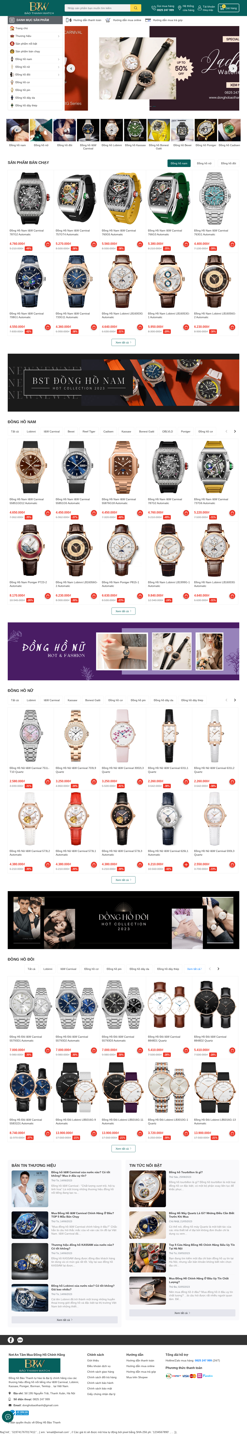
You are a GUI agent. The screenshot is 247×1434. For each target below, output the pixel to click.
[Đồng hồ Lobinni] (112, 130)
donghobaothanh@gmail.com (40, 1405)
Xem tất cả (122, 342)
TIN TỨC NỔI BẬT (145, 1165)
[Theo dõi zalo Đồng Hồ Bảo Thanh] (20, 1339)
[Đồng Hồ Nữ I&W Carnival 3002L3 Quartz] (123, 736)
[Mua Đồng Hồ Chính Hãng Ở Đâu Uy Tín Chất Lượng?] (147, 1291)
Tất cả (15, 431)
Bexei (71, 431)
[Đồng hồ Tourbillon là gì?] (147, 1188)
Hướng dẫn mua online (127, 20)
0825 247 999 (165, 10)
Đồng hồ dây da (163, 700)
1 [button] (149, 106)
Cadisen (108, 431)
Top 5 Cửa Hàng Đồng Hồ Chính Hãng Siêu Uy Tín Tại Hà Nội (202, 1246)
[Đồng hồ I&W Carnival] (88, 130)
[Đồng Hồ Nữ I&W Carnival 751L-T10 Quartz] (30, 736)
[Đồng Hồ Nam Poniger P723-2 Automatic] (30, 550)
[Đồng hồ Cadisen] (229, 130)
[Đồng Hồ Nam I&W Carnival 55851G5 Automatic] (76, 467)
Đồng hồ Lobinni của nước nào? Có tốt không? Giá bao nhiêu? (83, 1287)
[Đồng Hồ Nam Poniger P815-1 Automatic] (123, 550)
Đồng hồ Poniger (206, 145)
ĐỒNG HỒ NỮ (20, 690)
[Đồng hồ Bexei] (182, 130)
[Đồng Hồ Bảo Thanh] (32, 8)
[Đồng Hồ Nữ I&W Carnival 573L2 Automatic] (30, 819)
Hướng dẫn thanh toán (87, 20)
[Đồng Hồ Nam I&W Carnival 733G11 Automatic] (76, 281)
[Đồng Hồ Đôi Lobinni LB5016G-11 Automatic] (123, 1087)
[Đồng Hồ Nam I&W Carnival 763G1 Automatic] (215, 198)
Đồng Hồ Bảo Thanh (48, 1422)
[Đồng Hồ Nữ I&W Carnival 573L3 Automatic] (123, 819)
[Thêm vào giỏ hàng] (186, 865)
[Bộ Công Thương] (19, 1412)
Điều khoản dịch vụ (99, 1366)
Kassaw (126, 431)
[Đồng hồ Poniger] (206, 130)
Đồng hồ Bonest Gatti (159, 147)
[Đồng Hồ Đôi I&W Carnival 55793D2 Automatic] (76, 1004)
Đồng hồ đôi (64, 145)
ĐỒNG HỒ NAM (22, 421)
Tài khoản (209, 6)
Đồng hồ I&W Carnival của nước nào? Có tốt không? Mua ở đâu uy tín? (80, 1173)
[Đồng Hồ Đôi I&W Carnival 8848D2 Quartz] (215, 1004)
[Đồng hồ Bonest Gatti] (159, 130)
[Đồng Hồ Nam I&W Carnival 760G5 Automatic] (123, 198)
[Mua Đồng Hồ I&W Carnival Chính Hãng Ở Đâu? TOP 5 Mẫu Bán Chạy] (30, 1225)
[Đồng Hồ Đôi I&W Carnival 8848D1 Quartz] (169, 1004)
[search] (135, 8)
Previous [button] (71, 68)
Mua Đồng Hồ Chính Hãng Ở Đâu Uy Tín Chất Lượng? (199, 1280)
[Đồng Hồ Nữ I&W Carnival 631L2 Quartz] (215, 736)
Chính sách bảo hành (100, 1382)
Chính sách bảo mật (99, 1388)
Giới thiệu (93, 1360)
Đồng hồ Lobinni (112, 145)
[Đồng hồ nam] (17, 130)
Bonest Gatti (146, 431)
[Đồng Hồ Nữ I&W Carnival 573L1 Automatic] (76, 819)
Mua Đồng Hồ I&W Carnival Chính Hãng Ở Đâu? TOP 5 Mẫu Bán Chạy (82, 1214)
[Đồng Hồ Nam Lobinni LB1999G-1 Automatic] (169, 550)
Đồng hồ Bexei (182, 145)
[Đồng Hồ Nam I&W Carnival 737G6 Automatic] (215, 467)
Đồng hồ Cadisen (229, 145)
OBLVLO (167, 431)
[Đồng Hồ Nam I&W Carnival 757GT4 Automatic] (76, 198)
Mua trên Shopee (137, 1377)
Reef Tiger (89, 431)
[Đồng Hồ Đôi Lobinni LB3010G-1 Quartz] (169, 1087)
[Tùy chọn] (48, 244)
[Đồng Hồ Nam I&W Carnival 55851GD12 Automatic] (30, 467)
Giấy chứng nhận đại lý (101, 1394)
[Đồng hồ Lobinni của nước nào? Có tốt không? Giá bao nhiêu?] (30, 1298)
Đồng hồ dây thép (192, 700)
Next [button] (233, 68)
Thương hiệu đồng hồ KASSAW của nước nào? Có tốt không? (82, 1246)
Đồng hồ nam (17, 145)
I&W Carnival (52, 431)
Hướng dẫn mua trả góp (168, 20)
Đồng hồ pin (138, 700)
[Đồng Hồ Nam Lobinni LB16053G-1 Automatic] (169, 281)
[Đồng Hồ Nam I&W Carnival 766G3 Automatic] (169, 198)
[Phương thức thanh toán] (189, 1376)
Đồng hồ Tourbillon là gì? (186, 1172)
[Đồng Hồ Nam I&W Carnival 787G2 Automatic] (30, 198)
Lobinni (31, 431)
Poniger (185, 431)
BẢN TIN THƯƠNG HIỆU (34, 1165)
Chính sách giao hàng (100, 1371)
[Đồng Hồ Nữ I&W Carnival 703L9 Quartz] (76, 736)
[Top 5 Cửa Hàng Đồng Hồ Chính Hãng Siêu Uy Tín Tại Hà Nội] (147, 1257)
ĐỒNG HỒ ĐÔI (21, 959)
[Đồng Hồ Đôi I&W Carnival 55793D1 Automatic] (30, 1004)
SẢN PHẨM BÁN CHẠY (28, 162)
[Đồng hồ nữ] (41, 130)
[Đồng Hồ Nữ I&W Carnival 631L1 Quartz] (169, 736)
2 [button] (154, 106)
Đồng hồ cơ (206, 431)
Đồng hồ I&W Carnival (88, 147)
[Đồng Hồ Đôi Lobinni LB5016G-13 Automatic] (215, 1087)
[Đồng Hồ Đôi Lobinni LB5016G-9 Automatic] (76, 1087)
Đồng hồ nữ (41, 145)
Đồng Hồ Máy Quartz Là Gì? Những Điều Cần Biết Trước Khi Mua (201, 1214)
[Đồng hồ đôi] (64, 130)
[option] (152, 68)
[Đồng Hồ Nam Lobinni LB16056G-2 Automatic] (215, 281)
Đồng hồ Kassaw (135, 145)
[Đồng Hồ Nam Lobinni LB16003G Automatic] (123, 281)
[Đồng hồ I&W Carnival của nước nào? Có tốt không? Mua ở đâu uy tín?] (30, 1188)
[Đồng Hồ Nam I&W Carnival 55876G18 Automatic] (123, 467)
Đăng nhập (208, 10)
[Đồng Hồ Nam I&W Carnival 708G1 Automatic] (30, 281)
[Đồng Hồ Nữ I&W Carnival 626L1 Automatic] (169, 819)
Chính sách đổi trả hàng (102, 1377)
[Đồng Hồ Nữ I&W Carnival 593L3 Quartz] (215, 819)
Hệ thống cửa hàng (188, 8)
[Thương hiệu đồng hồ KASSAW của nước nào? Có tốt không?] (30, 1261)
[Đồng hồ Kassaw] (135, 130)
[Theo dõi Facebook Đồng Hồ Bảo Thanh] (11, 1339)
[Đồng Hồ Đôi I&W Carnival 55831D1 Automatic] (30, 1087)
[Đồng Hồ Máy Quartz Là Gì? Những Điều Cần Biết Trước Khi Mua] (147, 1225)
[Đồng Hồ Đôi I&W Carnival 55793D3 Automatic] (123, 1004)
